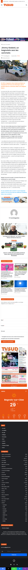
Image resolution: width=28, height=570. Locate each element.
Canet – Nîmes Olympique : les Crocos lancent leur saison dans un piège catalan (21, 273)
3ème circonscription (6, 454)
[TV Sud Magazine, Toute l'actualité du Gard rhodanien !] (8, 5)
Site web (3, 331)
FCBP (4, 506)
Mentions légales (5, 528)
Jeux (3, 480)
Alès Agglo (4, 462)
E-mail (2, 325)
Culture (3, 472)
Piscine (3, 492)
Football (4, 508)
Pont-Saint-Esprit (5, 498)
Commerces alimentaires (7, 468)
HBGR (4, 512)
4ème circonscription (6, 456)
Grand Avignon (5, 478)
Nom (2, 320)
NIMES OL (5, 515)
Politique (3, 496)
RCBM (4, 521)
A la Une (3, 458)
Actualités (8, 44)
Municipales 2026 (5, 486)
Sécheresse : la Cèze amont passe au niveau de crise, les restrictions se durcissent (7, 290)
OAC (4, 517)
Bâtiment (4, 466)
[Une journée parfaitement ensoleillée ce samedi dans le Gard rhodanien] (21, 283)
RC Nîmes (5, 519)
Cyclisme (5, 504)
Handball (5, 510)
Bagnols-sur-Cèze (5, 464)
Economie (4, 474)
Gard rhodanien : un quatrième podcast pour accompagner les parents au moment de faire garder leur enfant (7, 274)
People (3, 490)
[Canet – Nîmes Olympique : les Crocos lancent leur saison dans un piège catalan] (21, 267)
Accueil (3, 44)
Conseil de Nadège (6, 470)
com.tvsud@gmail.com (5, 547)
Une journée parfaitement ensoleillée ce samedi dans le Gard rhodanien (21, 290)
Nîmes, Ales (4, 488)
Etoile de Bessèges (6, 476)
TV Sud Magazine (6, 55)
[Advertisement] (14, 22)
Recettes (4, 500)
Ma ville (3, 484)
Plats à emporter (5, 494)
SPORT (3, 502)
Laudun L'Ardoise (5, 482)
